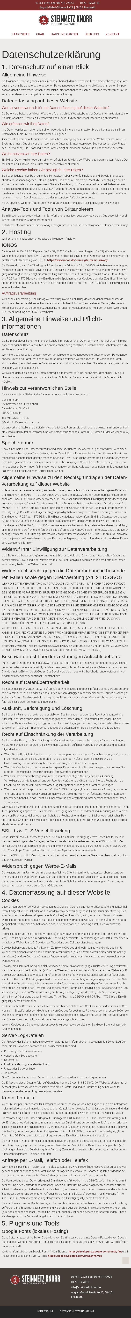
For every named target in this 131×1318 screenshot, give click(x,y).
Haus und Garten (64, 34)
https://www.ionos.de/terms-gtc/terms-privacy (77, 260)
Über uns (92, 34)
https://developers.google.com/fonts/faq (95, 1251)
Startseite (20, 34)
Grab (40, 34)
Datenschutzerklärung (77, 1311)
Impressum (45, 1311)
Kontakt (113, 34)
